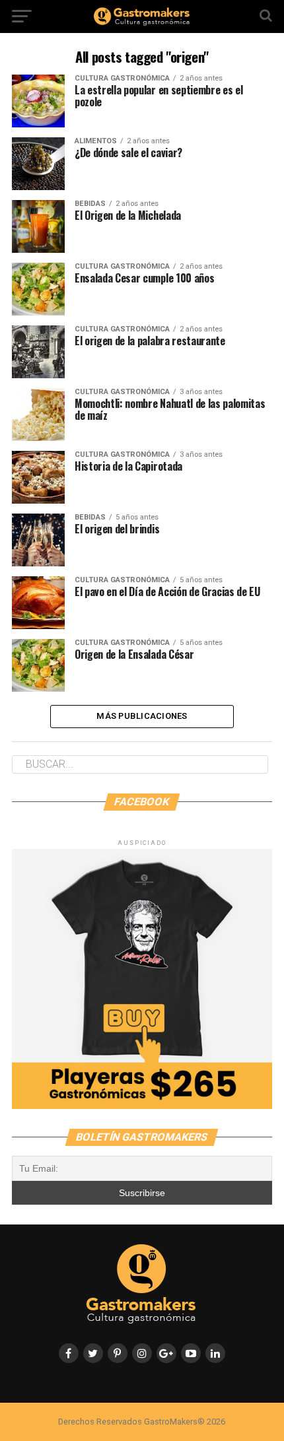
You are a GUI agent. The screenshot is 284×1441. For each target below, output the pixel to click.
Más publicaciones (141, 716)
